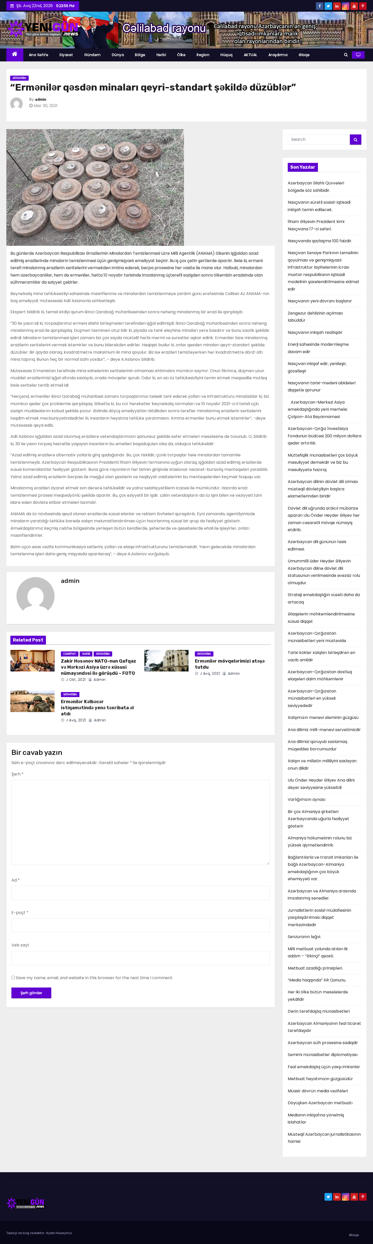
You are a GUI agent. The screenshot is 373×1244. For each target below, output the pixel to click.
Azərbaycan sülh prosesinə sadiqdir (323, 1043)
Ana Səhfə (38, 54)
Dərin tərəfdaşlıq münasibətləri (319, 1011)
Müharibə (19, 78)
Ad (15, 880)
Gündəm (92, 54)
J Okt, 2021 (75, 679)
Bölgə (140, 54)
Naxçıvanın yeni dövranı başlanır (320, 301)
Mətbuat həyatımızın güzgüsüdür (320, 1079)
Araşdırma (278, 54)
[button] (346, 55)
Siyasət (66, 54)
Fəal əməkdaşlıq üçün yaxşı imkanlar (324, 1067)
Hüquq (227, 54)
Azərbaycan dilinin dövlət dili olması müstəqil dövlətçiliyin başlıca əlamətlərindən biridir (323, 489)
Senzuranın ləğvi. (304, 937)
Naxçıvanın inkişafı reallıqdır (315, 332)
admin (40, 99)
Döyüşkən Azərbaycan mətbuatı (320, 1103)
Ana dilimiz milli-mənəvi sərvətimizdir (324, 730)
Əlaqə (304, 54)
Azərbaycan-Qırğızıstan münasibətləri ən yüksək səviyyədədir (312, 698)
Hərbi (161, 54)
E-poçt (19, 912)
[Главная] (14, 54)
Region (203, 54)
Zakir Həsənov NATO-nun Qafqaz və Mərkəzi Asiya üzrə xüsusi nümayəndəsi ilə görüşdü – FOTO (98, 667)
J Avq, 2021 (209, 673)
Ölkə (181, 54)
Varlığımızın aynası (306, 799)
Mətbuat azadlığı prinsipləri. (315, 968)
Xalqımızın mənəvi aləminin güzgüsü (323, 717)
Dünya (118, 54)
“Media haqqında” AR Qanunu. (317, 980)
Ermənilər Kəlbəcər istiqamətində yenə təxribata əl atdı (97, 708)
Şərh (17, 774)
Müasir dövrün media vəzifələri (318, 1091)
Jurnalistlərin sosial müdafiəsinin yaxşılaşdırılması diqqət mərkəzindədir (319, 917)
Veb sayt (20, 945)
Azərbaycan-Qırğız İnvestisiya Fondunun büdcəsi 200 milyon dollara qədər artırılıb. (324, 436)
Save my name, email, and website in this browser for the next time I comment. (94, 978)
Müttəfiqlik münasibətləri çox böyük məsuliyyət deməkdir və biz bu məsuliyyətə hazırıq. (323, 462)
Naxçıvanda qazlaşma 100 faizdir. (320, 241)
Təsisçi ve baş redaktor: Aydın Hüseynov (39, 1233)
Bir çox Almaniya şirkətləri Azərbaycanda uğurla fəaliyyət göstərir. (318, 819)
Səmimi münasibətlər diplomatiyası (323, 1055)
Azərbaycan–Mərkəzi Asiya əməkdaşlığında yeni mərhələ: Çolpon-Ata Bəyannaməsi (318, 409)
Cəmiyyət (69, 654)
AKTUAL (250, 54)
